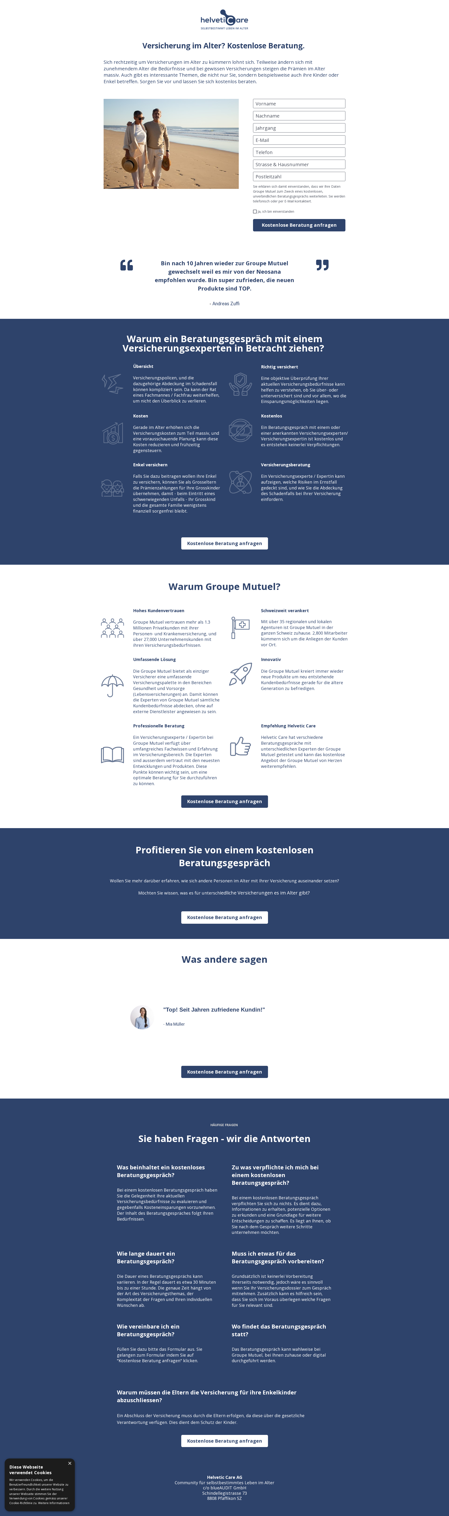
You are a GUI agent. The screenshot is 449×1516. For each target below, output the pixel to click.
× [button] (69, 1463)
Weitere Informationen (53, 1503)
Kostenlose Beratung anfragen (299, 225)
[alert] (40, 1485)
